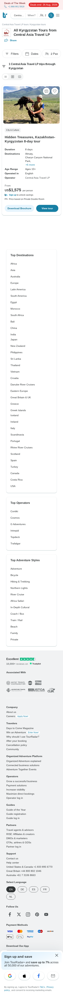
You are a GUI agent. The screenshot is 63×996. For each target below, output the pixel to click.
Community (12, 749)
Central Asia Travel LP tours (15, 24)
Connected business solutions (22, 765)
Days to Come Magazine (20, 728)
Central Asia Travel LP (37, 177)
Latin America (18, 289)
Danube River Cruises (22, 384)
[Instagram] (27, 914)
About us (11, 712)
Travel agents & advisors (20, 830)
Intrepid (14, 530)
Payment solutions (16, 785)
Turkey (14, 466)
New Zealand (17, 346)
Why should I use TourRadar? (22, 736)
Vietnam (15, 371)
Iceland (14, 415)
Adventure (16, 568)
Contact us (12, 858)
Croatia (14, 378)
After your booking (16, 740)
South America (18, 295)
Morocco (15, 308)
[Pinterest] (37, 914)
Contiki (14, 511)
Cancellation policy (16, 745)
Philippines (16, 352)
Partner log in (13, 846)
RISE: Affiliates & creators (20, 834)
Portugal (15, 441)
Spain (13, 460)
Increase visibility (15, 789)
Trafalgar (15, 543)
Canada (14, 473)
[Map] (19, 76)
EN (11, 889)
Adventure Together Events (21, 769)
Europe (14, 283)
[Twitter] (18, 914)
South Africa (17, 315)
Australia (15, 276)
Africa (13, 263)
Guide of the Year (16, 809)
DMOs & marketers (16, 838)
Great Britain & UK (20, 397)
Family (14, 633)
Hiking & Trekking (20, 581)
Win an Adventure (22, 732)
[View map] (46, 91)
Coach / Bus (17, 613)
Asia (12, 270)
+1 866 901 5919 (16, 6)
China (13, 328)
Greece (14, 403)
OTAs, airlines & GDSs (18, 842)
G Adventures (18, 524)
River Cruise (17, 594)
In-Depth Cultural (19, 607)
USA (12, 486)
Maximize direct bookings (20, 793)
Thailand (15, 365)
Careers (17, 716)
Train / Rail (16, 620)
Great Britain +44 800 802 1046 (23, 871)
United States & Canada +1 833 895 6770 (29, 866)
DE (22, 889)
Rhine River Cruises (21, 447)
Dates (34, 54)
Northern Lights (19, 588)
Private (14, 639)
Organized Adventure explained (23, 761)
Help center (12, 862)
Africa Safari (17, 600)
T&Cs (43, 987)
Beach (14, 626)
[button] (31, 195)
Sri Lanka (15, 358)
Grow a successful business (21, 781)
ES (33, 889)
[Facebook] (9, 914)
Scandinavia (17, 434)
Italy (12, 428)
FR (45, 889)
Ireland (14, 421)
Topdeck (15, 537)
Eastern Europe (19, 391)
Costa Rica (16, 479)
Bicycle (14, 575)
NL (10, 896)
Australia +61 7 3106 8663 (21, 875)
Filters (15, 54)
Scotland (15, 454)
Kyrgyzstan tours (38, 24)
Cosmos (15, 517)
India (13, 334)
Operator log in (14, 798)
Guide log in (13, 818)
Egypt (13, 302)
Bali (12, 321)
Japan (13, 339)
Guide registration (16, 814)
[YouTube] (46, 914)
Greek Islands (18, 410)
